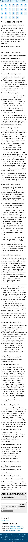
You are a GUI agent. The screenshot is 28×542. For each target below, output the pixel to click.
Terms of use (23, 538)
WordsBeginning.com (15, 539)
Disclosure (7, 538)
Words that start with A (16, 526)
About (2, 538)
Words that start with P (17, 528)
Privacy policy (15, 538)
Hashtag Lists (5, 520)
